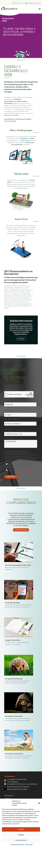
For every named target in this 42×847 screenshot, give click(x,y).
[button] (39, 803)
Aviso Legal (29, 844)
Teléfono (7, 429)
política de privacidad (23, 470)
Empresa (7, 400)
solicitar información (21, 530)
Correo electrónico (10, 410)
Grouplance (16, 780)
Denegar (21, 835)
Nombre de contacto (11, 419)
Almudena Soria (18, 786)
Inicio (8, 798)
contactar (21, 339)
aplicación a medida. (11, 115)
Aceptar (21, 829)
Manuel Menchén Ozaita (17, 789)
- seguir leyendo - (21, 60)
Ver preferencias (21, 840)
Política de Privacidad (17, 844)
